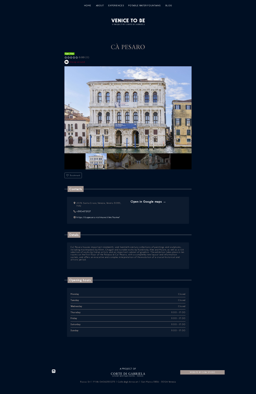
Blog (168, 5)
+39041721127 (83, 211)
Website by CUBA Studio (202, 372)
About (100, 5)
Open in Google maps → (148, 201)
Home (87, 5)
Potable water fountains (144, 5)
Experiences (116, 5)
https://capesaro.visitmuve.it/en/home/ (98, 217)
